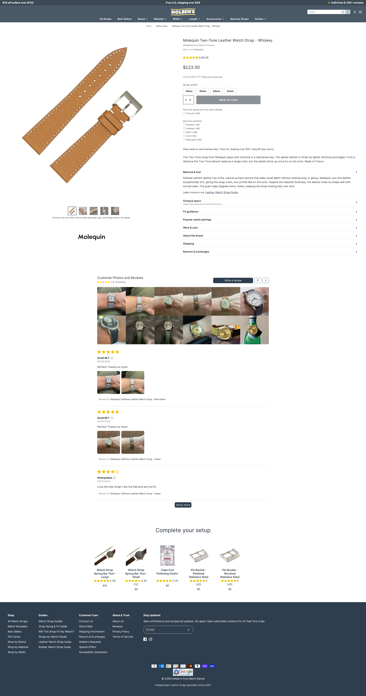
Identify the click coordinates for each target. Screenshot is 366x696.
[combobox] (328, 12)
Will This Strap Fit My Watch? (56, 631)
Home (148, 26)
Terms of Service (123, 636)
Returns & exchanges (196, 251)
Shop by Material (18, 646)
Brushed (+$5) (193, 124)
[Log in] (354, 11)
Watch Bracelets (17, 626)
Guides (259, 19)
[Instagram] (150, 639)
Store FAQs (86, 626)
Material (159, 19)
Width (176, 19)
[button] (191, 57)
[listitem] (111, 301)
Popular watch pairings (197, 219)
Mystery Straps (239, 19)
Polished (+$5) (193, 128)
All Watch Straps (18, 621)
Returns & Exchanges (92, 636)
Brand (141, 19)
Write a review (233, 280)
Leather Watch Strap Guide (221, 192)
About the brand (193, 235)
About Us (118, 621)
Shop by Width (17, 652)
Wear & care (190, 227)
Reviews (118, 626)
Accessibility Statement (93, 652)
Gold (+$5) (191, 136)
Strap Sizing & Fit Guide (53, 626)
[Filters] (257, 280)
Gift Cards (14, 636)
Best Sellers (125, 19)
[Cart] (360, 11)
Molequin (199, 49)
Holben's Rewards (90, 641)
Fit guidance (190, 211)
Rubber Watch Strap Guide (55, 646)
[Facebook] (145, 639)
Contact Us (86, 621)
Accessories (214, 19)
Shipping (188, 243)
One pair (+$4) (193, 113)
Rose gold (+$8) (193, 139)
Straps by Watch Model (53, 636)
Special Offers (87, 646)
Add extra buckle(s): (192, 121)
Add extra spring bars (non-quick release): (203, 109)
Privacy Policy (121, 631)
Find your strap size (212, 76)
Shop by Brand (17, 641)
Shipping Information (92, 631)
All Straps (106, 19)
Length (193, 19)
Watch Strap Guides (50, 621)
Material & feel (192, 172)
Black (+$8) (191, 132)
